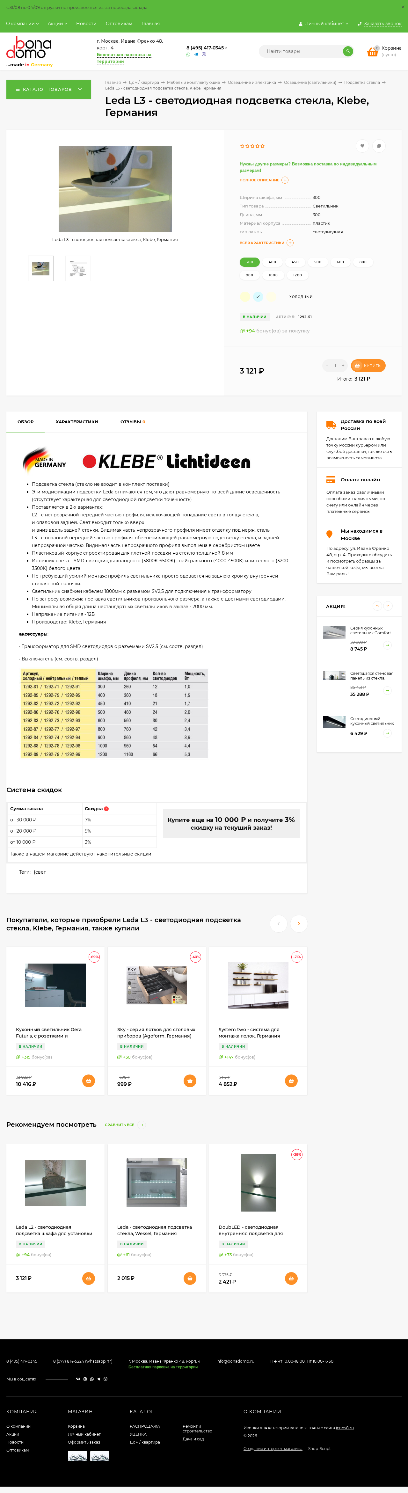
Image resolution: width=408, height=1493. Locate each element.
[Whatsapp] (188, 54)
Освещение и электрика (252, 82)
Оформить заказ (84, 1442)
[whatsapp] (92, 1379)
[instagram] (85, 1379)
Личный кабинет (84, 1434)
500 (318, 262)
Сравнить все (120, 1125)
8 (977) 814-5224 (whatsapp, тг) (83, 1361)
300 (249, 262)
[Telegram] (196, 54)
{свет (40, 872)
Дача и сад (193, 1439)
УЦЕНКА (138, 1434)
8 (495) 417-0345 (205, 48)
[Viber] (204, 54)
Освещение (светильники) (310, 82)
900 (249, 275)
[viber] (105, 1379)
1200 (297, 275)
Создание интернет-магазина (273, 1448)
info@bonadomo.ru (235, 1361)
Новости (86, 23)
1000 (273, 275)
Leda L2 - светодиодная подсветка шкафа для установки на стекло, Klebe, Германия (54, 1233)
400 (272, 262)
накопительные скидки (124, 854)
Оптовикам (119, 23)
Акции (55, 23)
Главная (151, 23)
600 (340, 262)
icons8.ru (345, 1427)
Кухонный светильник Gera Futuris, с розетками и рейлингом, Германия (49, 1036)
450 (295, 262)
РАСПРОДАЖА (145, 1426)
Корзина (76, 1426)
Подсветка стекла (362, 82)
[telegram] (98, 1379)
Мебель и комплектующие (193, 82)
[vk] (78, 1379)
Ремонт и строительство (197, 1428)
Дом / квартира (144, 82)
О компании (20, 23)
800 (363, 262)
